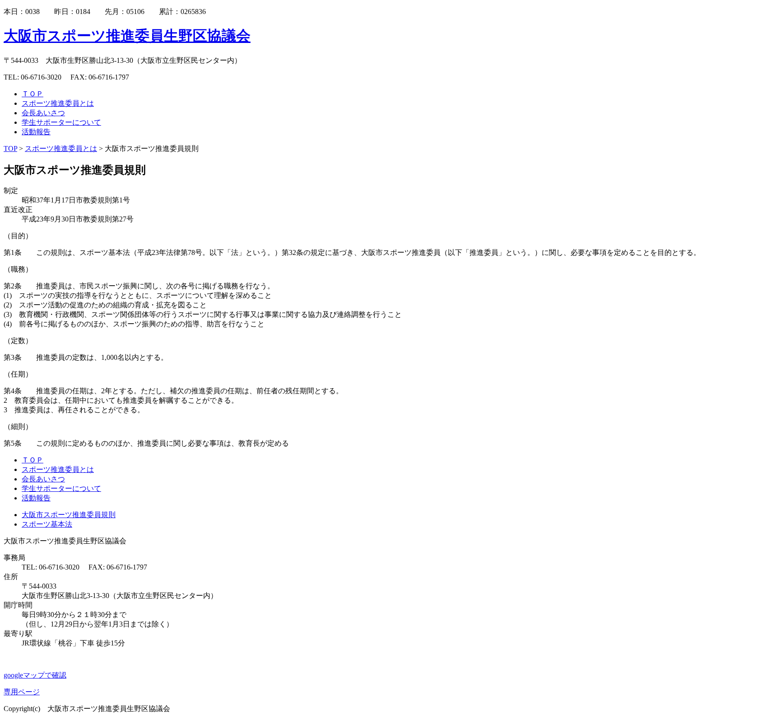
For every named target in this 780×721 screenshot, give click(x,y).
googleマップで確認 (35, 675)
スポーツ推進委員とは (61, 148)
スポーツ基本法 (47, 524)
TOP (10, 148)
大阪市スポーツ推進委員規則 (69, 514)
